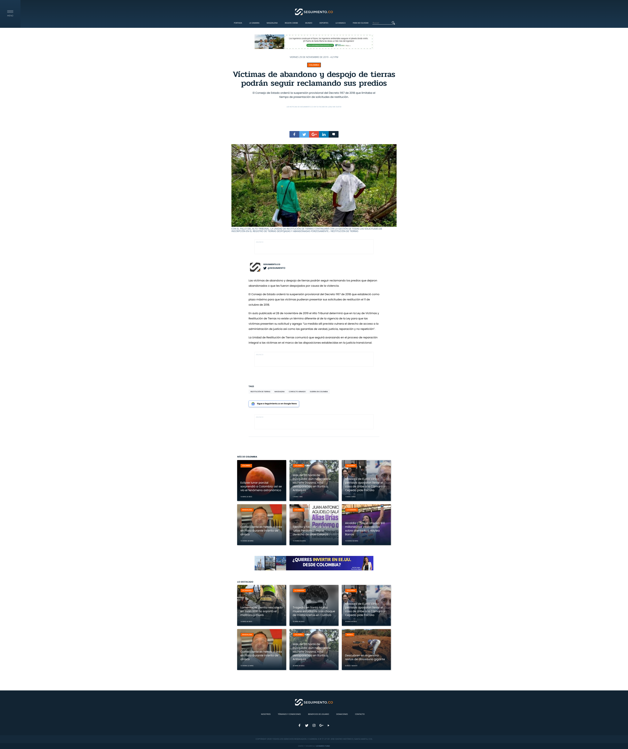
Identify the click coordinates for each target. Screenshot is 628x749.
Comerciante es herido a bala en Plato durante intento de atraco (261, 530)
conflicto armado (297, 391)
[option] (314, 188)
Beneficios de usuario (318, 714)
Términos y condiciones (289, 714)
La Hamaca (341, 23)
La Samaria (254, 23)
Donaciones (342, 714)
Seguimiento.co (271, 264)
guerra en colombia (319, 391)
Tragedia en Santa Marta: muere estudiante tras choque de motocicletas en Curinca (314, 611)
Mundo (308, 23)
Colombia (314, 65)
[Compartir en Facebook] (294, 134)
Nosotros (266, 714)
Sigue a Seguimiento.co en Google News (277, 403)
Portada (238, 23)
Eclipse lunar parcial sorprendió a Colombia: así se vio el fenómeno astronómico (261, 486)
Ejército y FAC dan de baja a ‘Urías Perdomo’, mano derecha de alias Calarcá (312, 530)
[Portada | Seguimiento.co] (314, 11)
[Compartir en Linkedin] (324, 134)
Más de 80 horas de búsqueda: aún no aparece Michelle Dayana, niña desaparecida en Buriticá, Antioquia (312, 482)
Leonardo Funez (323, 746)
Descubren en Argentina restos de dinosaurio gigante (365, 657)
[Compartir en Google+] (314, 134)
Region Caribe (291, 23)
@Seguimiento (276, 268)
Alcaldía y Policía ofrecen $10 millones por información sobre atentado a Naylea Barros (365, 528)
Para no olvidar (360, 23)
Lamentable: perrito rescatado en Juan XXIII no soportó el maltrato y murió (261, 611)
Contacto (360, 714)
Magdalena (272, 23)
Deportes (323, 23)
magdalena (280, 391)
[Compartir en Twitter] (304, 134)
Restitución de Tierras (260, 391)
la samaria (351, 510)
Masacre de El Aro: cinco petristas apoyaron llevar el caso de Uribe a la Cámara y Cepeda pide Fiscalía (365, 484)
